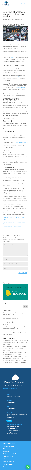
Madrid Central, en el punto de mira (12, 226)
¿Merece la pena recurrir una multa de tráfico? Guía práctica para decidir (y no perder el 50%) (15, 342)
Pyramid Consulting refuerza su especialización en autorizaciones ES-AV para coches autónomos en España (15, 322)
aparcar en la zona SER (22, 142)
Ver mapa (9, 420)
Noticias (12, 19)
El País (12, 57)
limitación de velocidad (19, 87)
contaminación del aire (16, 77)
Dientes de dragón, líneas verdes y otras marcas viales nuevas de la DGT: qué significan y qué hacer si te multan (15, 332)
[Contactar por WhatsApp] (28, 467)
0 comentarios (18, 19)
